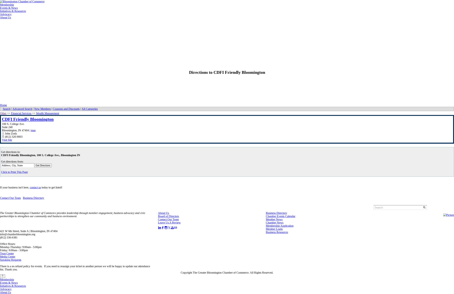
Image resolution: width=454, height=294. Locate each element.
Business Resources (277, 232)
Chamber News (274, 222)
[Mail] (175, 227)
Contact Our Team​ (168, 219)
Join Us (46, 25)
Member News (274, 219)
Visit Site (7, 139)
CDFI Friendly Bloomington (28, 119)
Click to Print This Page (14, 172)
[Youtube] (172, 227)
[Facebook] (162, 227)
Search (6, 108)
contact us (35, 187)
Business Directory (33, 197)
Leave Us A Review (169, 222)
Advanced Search (22, 108)
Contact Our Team (10, 197)
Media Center (7, 256)
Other (3, 113)
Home (3, 105)
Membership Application (280, 225)
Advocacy (6, 14)
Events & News (9, 7)
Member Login (26, 25)
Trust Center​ (7, 253)
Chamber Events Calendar (280, 216)
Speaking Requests (10, 259)
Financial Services (21, 113)
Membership (7, 4)
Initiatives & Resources (13, 11)
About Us (5, 17)
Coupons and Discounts (66, 108)
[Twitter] (169, 227)
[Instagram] (166, 227)
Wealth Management (47, 113)
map (33, 130)
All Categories (90, 108)
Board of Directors (168, 216)
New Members (42, 108)
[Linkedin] (159, 227)
